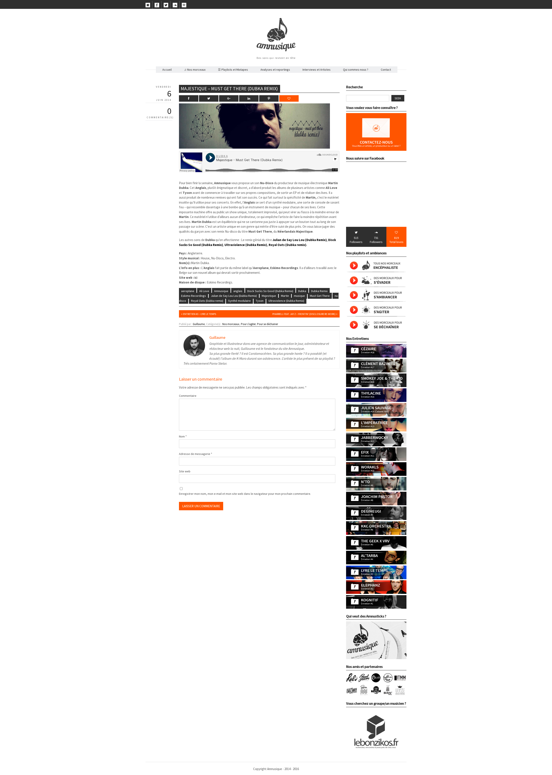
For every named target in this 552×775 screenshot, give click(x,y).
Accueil (167, 69)
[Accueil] (148, 6)
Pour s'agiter (248, 324)
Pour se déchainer (267, 324)
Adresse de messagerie (195, 454)
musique (299, 296)
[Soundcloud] (175, 6)
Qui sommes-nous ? (355, 69)
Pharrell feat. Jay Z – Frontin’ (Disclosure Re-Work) (304, 314)
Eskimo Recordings (193, 296)
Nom (183, 436)
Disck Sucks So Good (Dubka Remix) (270, 291)
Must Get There (320, 296)
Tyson (259, 301)
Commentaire (187, 396)
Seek (398, 98)
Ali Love (204, 291)
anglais (237, 291)
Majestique (269, 296)
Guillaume (199, 324)
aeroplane (187, 291)
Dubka (302, 291)
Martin (285, 296)
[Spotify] (184, 6)
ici (195, 277)
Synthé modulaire (239, 301)
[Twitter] (166, 6)
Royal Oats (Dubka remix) (287, 245)
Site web (184, 471)
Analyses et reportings (275, 69)
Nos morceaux (230, 324)
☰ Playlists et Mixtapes (233, 69)
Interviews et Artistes (317, 69)
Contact (386, 69)
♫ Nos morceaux (194, 69)
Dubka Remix (319, 291)
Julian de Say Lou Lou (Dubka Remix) (234, 296)
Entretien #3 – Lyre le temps (199, 314)
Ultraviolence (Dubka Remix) (245, 245)
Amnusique (221, 291)
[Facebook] (157, 6)
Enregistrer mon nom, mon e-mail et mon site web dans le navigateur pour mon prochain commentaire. (245, 494)
